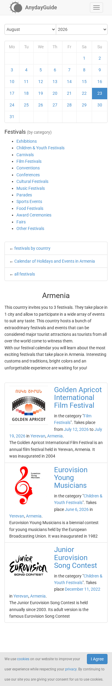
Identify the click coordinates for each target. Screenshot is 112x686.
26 (40, 105)
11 (26, 81)
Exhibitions (26, 141)
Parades (24, 194)
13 (55, 81)
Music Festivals (30, 188)
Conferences (28, 174)
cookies (23, 659)
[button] (96, 7)
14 (69, 81)
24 (12, 105)
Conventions (28, 168)
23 (99, 93)
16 (99, 81)
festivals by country (32, 248)
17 (12, 93)
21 (69, 93)
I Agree (97, 659)
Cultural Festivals (32, 181)
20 (55, 93)
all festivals (24, 274)
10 (12, 81)
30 (99, 105)
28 (69, 105)
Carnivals (25, 154)
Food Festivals (29, 208)
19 (40, 93)
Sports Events (29, 201)
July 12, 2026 (76, 429)
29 (84, 105)
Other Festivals (30, 228)
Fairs (21, 221)
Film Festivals (29, 161)
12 (40, 81)
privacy (70, 669)
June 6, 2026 (77, 509)
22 (84, 93)
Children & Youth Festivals (40, 147)
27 (55, 105)
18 (26, 93)
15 (84, 81)
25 (26, 105)
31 (12, 116)
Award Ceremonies (33, 215)
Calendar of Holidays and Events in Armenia (54, 261)
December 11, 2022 (82, 589)
